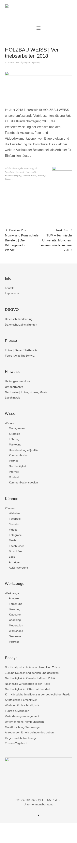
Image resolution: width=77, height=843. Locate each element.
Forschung (15, 603)
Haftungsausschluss (17, 381)
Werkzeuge (12, 593)
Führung (14, 439)
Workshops (16, 630)
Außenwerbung (18, 567)
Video (33, 175)
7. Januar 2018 (12, 62)
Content (14, 477)
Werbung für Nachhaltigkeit (22, 705)
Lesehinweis (12, 397)
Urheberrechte (14, 386)
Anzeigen (15, 562)
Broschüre (9, 171)
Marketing (15, 444)
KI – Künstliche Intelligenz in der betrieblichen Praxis (37, 694)
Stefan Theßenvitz (32, 62)
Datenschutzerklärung (18, 319)
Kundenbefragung (13, 175)
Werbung (42, 175)
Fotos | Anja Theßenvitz (20, 355)
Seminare (15, 636)
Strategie (14, 433)
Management (17, 428)
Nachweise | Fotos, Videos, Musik (26, 392)
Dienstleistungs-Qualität (23, 450)
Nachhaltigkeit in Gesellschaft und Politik (30, 678)
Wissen (9, 423)
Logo (12, 556)
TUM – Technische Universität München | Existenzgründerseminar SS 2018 (55, 240)
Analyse (14, 598)
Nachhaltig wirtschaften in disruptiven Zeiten (32, 667)
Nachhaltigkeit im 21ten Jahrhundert (27, 689)
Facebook (19, 171)
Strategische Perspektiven (21, 699)
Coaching (15, 619)
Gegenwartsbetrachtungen (21, 738)
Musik (12, 540)
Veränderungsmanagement (22, 716)
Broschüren (16, 551)
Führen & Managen (17, 710)
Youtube (14, 524)
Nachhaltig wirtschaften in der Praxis (27, 683)
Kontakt (9, 288)
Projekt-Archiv (22, 168)
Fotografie (15, 535)
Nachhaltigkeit (17, 466)
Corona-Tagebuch (16, 743)
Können (10, 508)
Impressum (12, 293)
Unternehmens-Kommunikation (24, 721)
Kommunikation (18, 455)
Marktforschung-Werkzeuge (22, 727)
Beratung (14, 609)
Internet (14, 471)
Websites (14, 513)
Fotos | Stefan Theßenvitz (21, 350)
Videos (13, 529)
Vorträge (14, 641)
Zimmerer (9, 179)
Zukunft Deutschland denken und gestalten (32, 672)
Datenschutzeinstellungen (21, 324)
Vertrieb (26, 175)
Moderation (16, 625)
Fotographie (31, 171)
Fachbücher (16, 545)
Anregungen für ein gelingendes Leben (29, 732)
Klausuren (15, 614)
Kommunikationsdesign (23, 482)
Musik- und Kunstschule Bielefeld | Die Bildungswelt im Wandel (21, 240)
